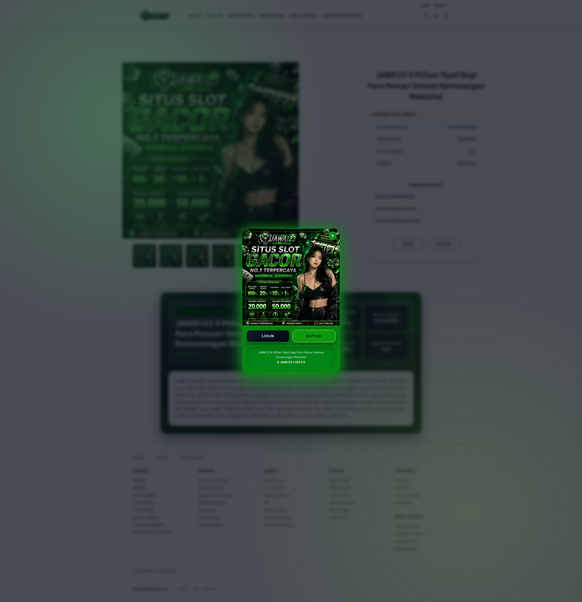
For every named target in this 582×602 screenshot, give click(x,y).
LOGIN (268, 336)
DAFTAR (314, 336)
